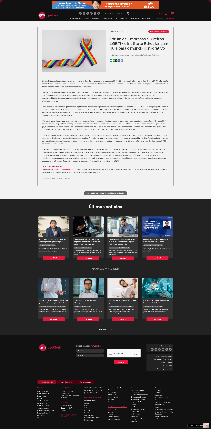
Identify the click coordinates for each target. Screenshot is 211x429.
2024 (96, 388)
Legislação (158, 390)
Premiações (41, 396)
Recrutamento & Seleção (164, 410)
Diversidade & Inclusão (158, 32)
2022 (87, 390)
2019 (101, 390)
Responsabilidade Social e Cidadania (164, 413)
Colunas (87, 408)
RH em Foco (112, 395)
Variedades (112, 402)
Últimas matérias (90, 401)
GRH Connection (43, 394)
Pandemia (158, 400)
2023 (101, 388)
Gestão (133, 407)
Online (39, 418)
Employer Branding (138, 399)
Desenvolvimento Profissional (152, 18)
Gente (86, 413)
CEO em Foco (89, 415)
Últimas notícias (113, 410)
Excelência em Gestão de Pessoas (70, 397)
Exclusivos (41, 415)
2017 (91, 393)
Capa (86, 405)
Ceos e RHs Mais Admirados (67, 392)
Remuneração (113, 392)
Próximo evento (114, 13)
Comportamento (120, 18)
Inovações (134, 421)
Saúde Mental (113, 397)
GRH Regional (42, 403)
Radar (157, 407)
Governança (135, 412)
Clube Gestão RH (67, 408)
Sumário (111, 399)
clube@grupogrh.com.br (163, 359)
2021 (91, 390)
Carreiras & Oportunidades (102, 18)
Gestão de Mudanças (92, 418)
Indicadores (88, 420)
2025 (91, 388)
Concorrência (134, 18)
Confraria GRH (42, 401)
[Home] (49, 15)
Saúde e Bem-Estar (162, 416)
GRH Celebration (43, 408)
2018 (87, 393)
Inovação (134, 416)
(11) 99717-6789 (166, 363)
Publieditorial (159, 405)
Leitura (157, 393)
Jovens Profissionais (162, 388)
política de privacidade (164, 369)
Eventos (63, 410)
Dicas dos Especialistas (139, 395)
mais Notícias (105, 329)
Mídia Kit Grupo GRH (68, 406)
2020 (97, 390)
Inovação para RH (137, 419)
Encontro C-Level (43, 413)
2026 (86, 388)
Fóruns (39, 398)
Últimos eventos (43, 391)
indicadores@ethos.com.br (65, 170)
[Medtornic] (105, 5)
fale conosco (167, 366)
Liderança (158, 395)
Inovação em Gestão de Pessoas (116, 389)
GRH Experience (43, 406)
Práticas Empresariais (162, 402)
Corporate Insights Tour (45, 411)
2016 (96, 393)
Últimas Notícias (75, 18)
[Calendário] (127, 13)
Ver (53, 258)
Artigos (86, 18)
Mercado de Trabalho (162, 397)
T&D (156, 419)
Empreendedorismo (138, 402)
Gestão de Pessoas (138, 409)
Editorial (87, 410)
